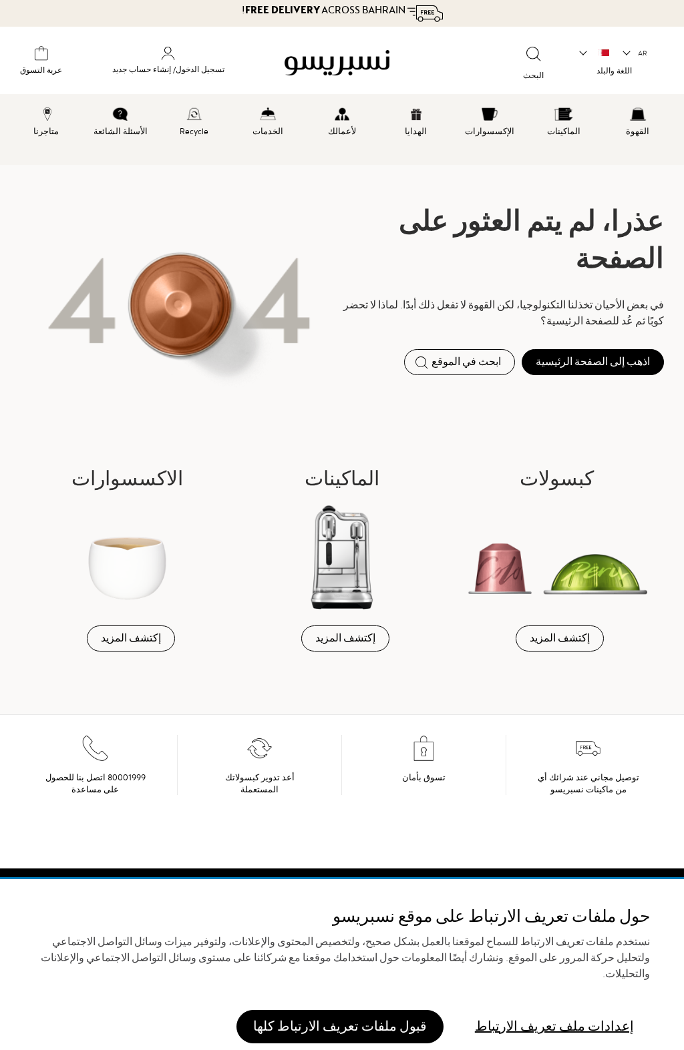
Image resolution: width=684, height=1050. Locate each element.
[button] (635, 53)
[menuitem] (638, 119)
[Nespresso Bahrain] (362, 63)
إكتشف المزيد (560, 638)
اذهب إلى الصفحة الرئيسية (593, 362)
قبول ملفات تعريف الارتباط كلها (340, 1026)
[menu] (342, 129)
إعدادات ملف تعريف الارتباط (554, 1026)
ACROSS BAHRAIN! (324, 10)
